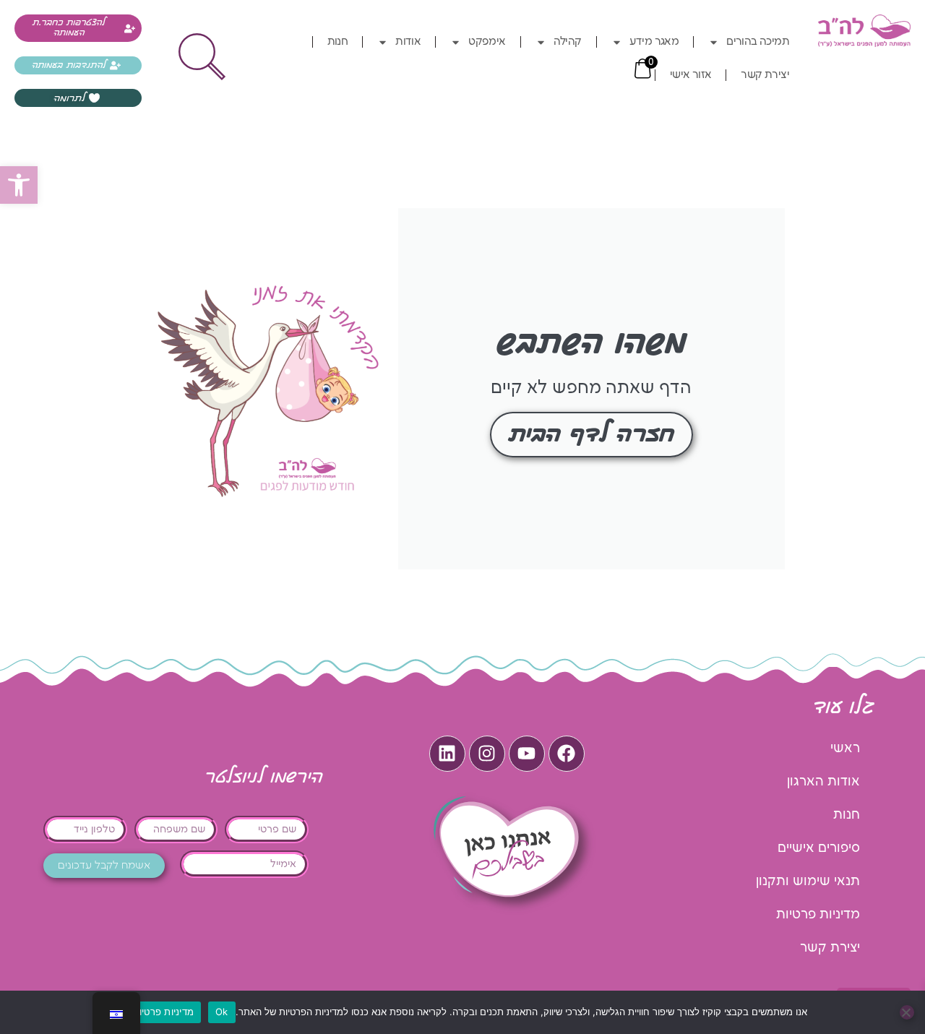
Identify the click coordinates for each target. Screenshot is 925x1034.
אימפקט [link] (486, 42)
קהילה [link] (568, 42)
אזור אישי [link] (691, 75)
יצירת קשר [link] (765, 75)
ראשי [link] (845, 748)
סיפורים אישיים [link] (819, 848)
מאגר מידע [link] (654, 42)
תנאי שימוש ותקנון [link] (808, 881)
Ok (221, 1011)
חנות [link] (337, 42)
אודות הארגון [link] (823, 781)
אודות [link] (408, 42)
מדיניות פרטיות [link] (818, 914)
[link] (19, 185)
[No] (907, 1012)
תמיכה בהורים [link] (757, 42)
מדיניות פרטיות (163, 1011)
